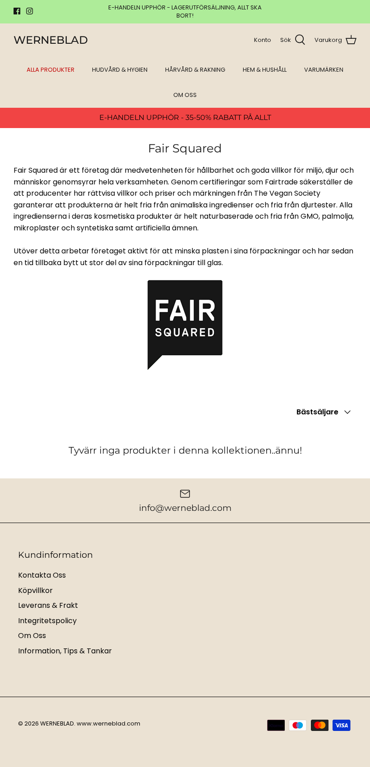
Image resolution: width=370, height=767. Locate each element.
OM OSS (185, 95)
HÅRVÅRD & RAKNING (195, 69)
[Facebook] (17, 11)
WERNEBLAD (57, 723)
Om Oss (32, 635)
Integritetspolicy (47, 620)
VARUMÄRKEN (323, 69)
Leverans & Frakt (48, 605)
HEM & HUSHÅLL (265, 69)
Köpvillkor (35, 590)
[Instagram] (29, 11)
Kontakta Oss (42, 575)
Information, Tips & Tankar (65, 651)
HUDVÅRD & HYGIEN (120, 69)
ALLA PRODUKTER (50, 69)
